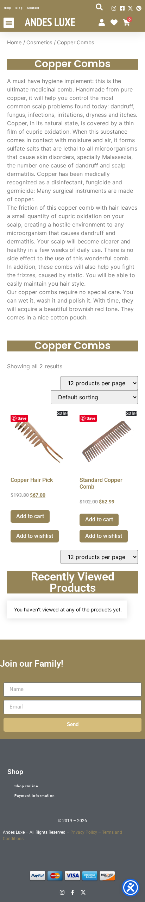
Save (22, 418)
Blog (19, 7)
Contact (33, 7)
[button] (9, 23)
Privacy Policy (83, 832)
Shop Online (26, 786)
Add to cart (30, 516)
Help (7, 7)
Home (14, 42)
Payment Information (34, 796)
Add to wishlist (34, 536)
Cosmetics (39, 42)
